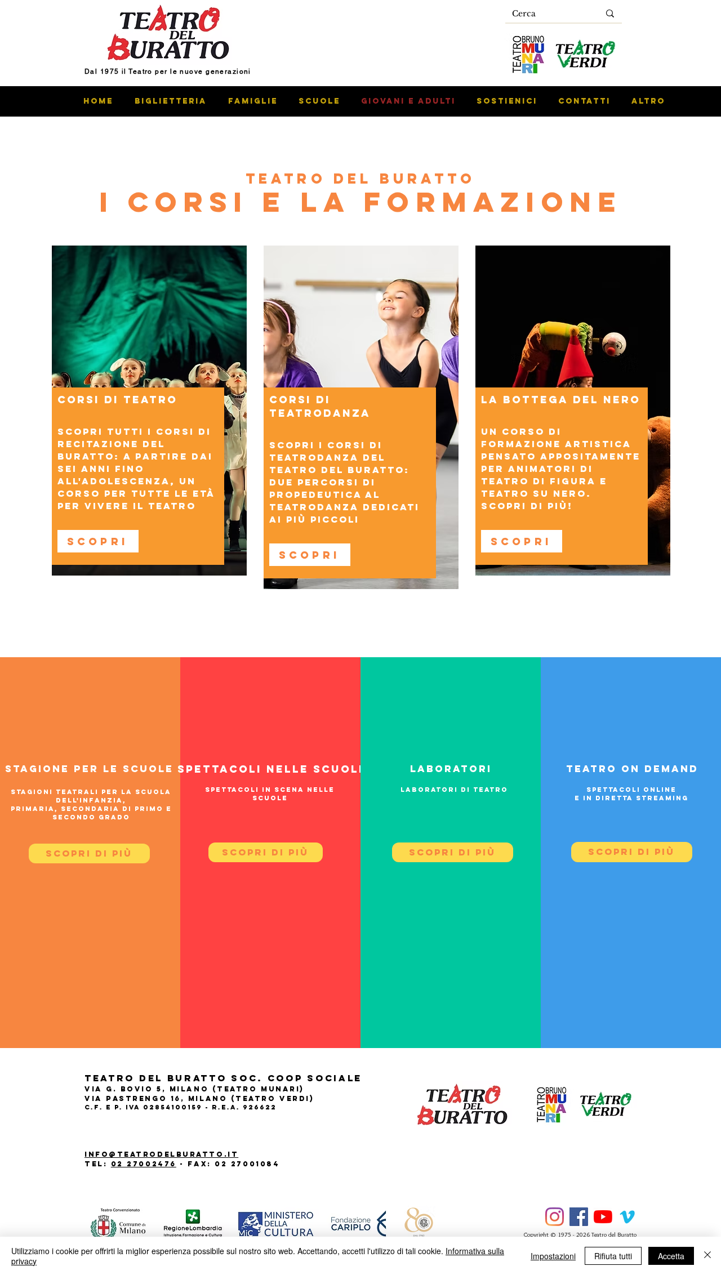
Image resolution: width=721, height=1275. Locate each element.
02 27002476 (143, 1164)
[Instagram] (554, 1216)
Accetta (671, 1255)
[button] (452, 852)
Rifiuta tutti (613, 1255)
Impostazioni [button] (553, 1255)
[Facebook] (578, 1216)
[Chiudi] (707, 1256)
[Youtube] (603, 1216)
